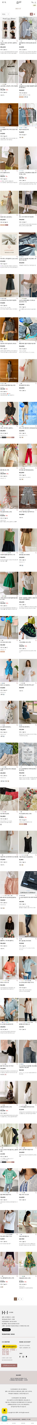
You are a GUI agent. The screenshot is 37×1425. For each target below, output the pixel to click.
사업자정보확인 (6, 1329)
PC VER (28, 1419)
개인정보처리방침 (6, 1334)
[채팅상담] (4, 1414)
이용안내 (9, 1419)
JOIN (32, 1423)
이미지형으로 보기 (31, 14)
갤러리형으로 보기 (34, 14)
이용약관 (13, 1334)
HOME (14, 1423)
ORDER (23, 1423)
